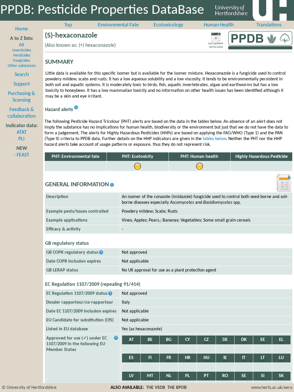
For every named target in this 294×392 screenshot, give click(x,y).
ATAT (22, 132)
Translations (269, 25)
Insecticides (21, 50)
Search (22, 74)
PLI (21, 139)
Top (68, 25)
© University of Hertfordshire (29, 387)
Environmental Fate (118, 25)
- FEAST (21, 155)
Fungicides (21, 61)
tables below (214, 139)
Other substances (22, 66)
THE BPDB (177, 387)
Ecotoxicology (168, 25)
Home (21, 29)
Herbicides (21, 55)
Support (21, 84)
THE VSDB (155, 387)
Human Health (219, 25)
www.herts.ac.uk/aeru (271, 387)
